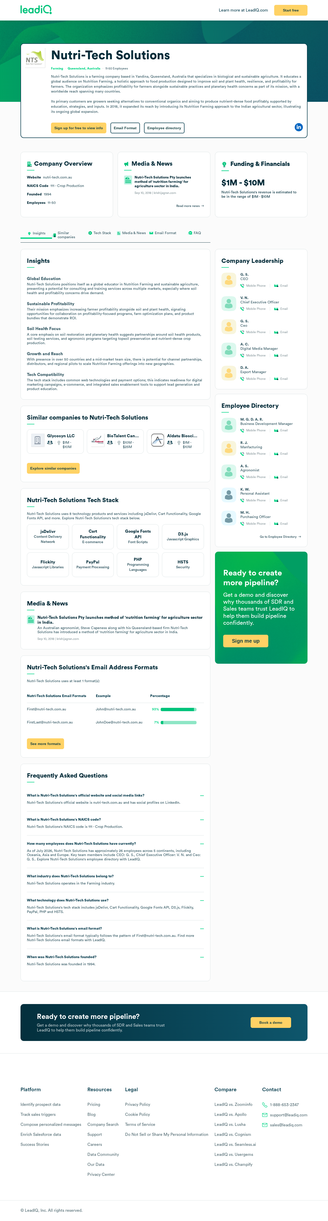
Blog (91, 1115)
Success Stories (34, 1145)
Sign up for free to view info (78, 128)
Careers (94, 1145)
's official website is (103, 799)
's (75, 823)
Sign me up (246, 640)
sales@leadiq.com (286, 1125)
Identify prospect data (40, 1105)
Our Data (95, 1165)
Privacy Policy (137, 1105)
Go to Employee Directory (278, 536)
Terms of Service (140, 1125)
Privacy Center (101, 1175)
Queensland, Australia (84, 68)
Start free (291, 10)
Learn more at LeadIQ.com (243, 10)
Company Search (103, 1125)
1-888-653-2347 (284, 1105)
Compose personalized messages (50, 1125)
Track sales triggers (38, 1115)
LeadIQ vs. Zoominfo (233, 1105)
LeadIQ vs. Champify (233, 1165)
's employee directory (84, 859)
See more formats (45, 744)
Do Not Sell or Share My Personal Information (166, 1135)
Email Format (125, 128)
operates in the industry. (71, 880)
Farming (93, 883)
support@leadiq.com (289, 1115)
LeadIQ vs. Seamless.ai (235, 1145)
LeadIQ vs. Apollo (230, 1115)
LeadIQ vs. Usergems (233, 1155)
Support (94, 1135)
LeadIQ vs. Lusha (229, 1125)
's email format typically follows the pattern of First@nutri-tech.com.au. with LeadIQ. (110, 934)
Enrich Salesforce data (40, 1135)
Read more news (188, 205)
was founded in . (62, 960)
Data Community (103, 1155)
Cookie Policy (137, 1115)
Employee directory (164, 128)
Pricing (93, 1105)
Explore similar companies (53, 468)
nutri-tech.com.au (107, 803)
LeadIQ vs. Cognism (232, 1135)
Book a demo (270, 1022)
